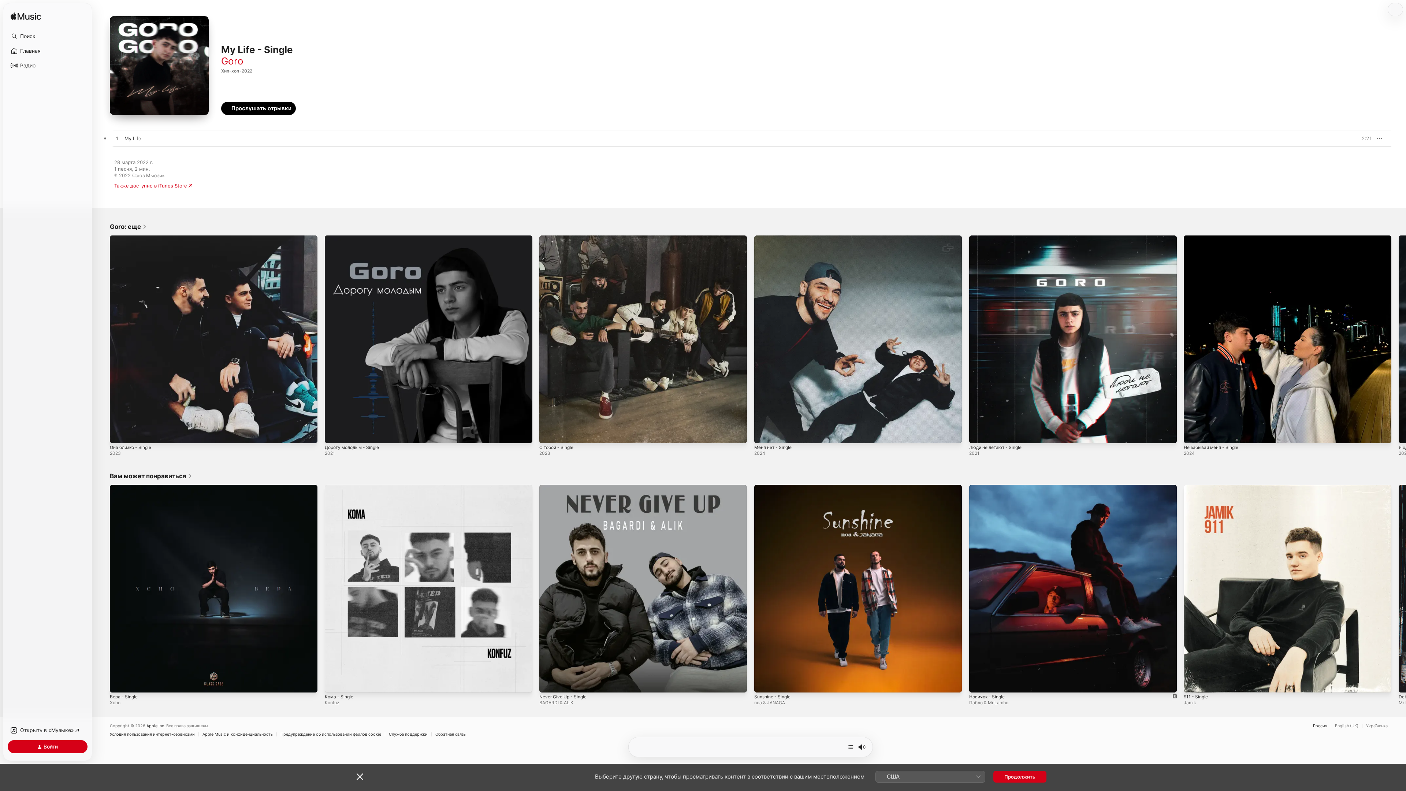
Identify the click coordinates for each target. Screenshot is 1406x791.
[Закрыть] (360, 776)
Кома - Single (340, 488)
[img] (26, 16)
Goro (232, 61)
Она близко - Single (133, 238)
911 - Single (1197, 488)
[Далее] (850, 747)
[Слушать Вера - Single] (119, 682)
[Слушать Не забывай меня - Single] (1192, 433)
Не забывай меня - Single (1214, 238)
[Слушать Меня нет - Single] (763, 433)
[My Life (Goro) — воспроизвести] (117, 138)
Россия (1320, 726)
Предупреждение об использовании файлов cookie (330, 734)
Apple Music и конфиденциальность (237, 734)
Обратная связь (450, 734)
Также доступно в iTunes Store (150, 186)
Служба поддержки (408, 734)
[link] (128, 227)
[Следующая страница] (1399, 339)
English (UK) (1346, 726)
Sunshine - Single (774, 488)
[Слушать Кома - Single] (333, 682)
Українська (1377, 726)
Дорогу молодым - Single (355, 238)
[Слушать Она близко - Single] (119, 433)
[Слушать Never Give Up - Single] (548, 682)
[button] (47, 36)
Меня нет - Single (775, 238)
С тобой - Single (558, 238)
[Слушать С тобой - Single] (548, 433)
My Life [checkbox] (132, 138)
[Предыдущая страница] (102, 339)
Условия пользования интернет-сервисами (152, 734)
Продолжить (1019, 777)
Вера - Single (125, 488)
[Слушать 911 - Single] (1192, 682)
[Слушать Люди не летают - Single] (978, 433)
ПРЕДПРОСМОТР (1356, 138)
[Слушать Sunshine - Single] (763, 682)
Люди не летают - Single (998, 238)
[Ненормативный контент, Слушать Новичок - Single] (978, 682)
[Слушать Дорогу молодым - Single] (333, 433)
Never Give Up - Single (565, 488)
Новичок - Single (988, 488)
